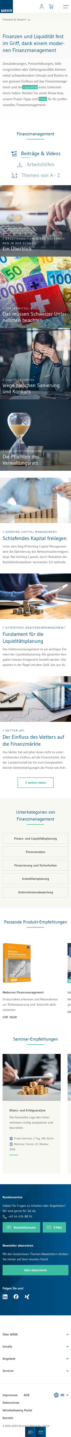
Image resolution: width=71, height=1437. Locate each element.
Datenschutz (11, 1403)
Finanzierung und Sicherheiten (35, 865)
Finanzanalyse (35, 852)
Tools (43, 99)
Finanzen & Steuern (14, 19)
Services (8, 1371)
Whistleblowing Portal (17, 1410)
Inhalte (7, 1346)
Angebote (9, 1359)
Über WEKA (10, 1334)
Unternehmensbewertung (35, 892)
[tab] (36, 153)
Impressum (10, 1395)
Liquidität (30, 87)
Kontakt (8, 1418)
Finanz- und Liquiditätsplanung (35, 838)
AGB (26, 1395)
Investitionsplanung (35, 879)
